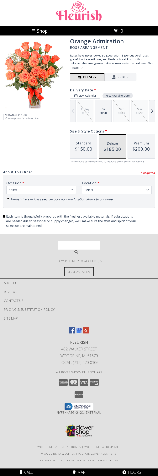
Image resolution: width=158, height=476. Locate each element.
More (75, 68)
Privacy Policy (51, 460)
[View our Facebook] (72, 332)
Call (27, 472)
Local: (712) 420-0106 (79, 362)
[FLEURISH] (79, 20)
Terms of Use (108, 460)
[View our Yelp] (86, 332)
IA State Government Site (97, 453)
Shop (42, 31)
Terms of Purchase (80, 460)
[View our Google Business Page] (79, 332)
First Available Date (118, 95)
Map (80, 472)
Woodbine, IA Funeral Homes (59, 447)
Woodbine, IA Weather (58, 453)
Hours (133, 472)
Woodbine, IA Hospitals (102, 447)
